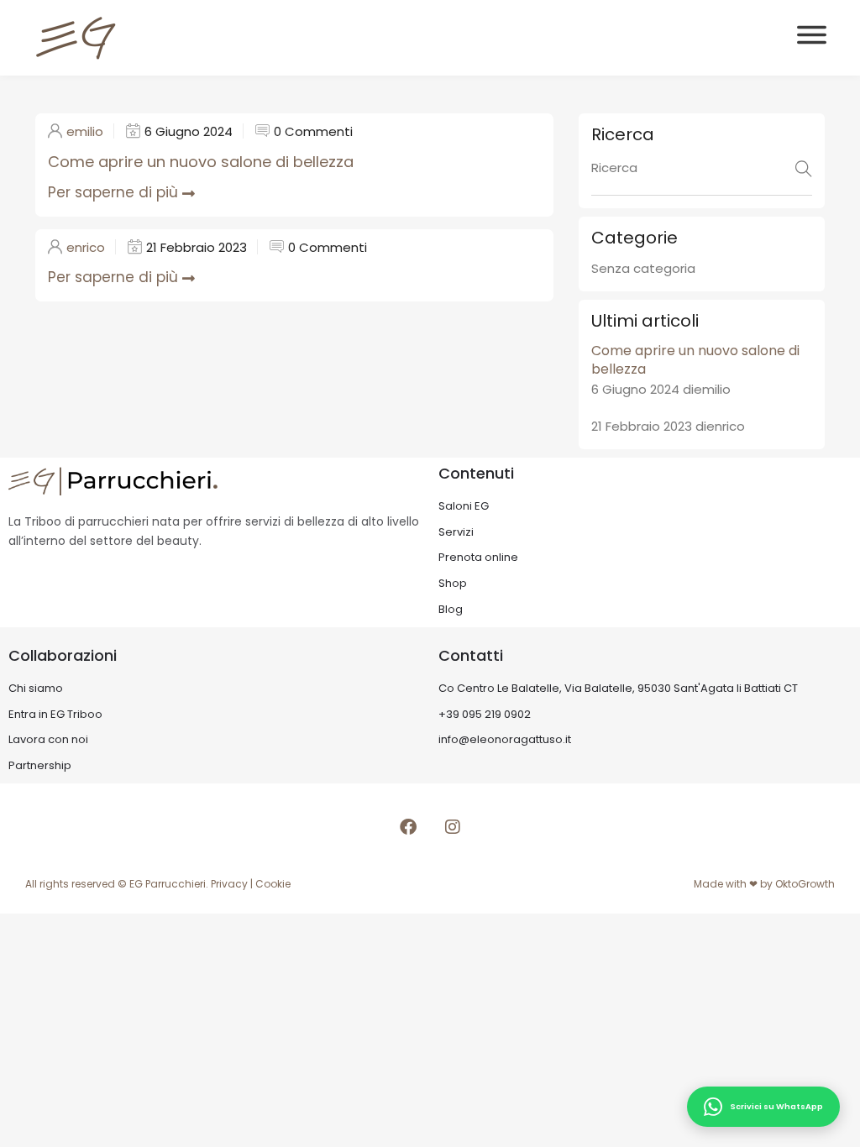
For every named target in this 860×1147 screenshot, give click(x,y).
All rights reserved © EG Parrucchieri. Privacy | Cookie (158, 884)
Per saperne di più (113, 192)
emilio (84, 131)
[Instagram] (452, 827)
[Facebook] (408, 827)
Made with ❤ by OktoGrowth (764, 884)
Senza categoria (643, 268)
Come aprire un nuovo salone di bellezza (201, 161)
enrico (85, 247)
